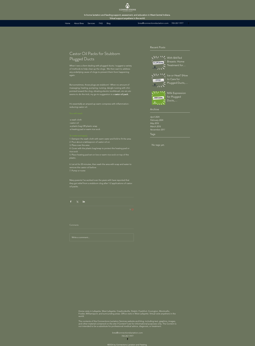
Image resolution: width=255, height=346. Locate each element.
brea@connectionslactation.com (153, 23)
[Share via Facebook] (70, 201)
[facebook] (188, 23)
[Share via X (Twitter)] (77, 201)
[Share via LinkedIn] (83, 201)
